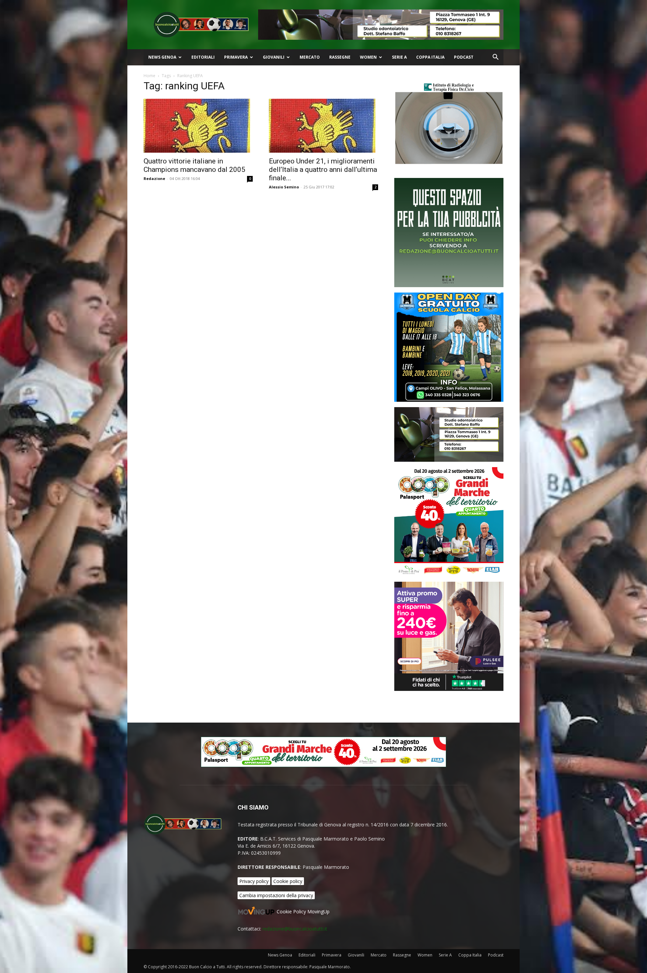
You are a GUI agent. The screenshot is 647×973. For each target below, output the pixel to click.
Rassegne (339, 57)
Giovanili (273, 57)
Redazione (154, 178)
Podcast (463, 57)
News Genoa (162, 57)
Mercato (310, 57)
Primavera (236, 57)
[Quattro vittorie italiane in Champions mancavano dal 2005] (198, 126)
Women (368, 57)
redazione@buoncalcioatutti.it (295, 928)
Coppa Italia (430, 57)
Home (149, 76)
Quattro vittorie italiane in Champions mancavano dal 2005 (194, 165)
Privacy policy (254, 881)
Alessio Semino (284, 186)
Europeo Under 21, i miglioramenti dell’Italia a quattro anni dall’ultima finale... (323, 169)
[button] (495, 58)
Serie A (399, 57)
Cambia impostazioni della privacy (276, 895)
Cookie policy (287, 881)
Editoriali (203, 57)
